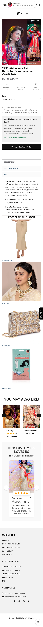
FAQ (5, 174)
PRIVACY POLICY (8, 577)
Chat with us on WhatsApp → (16, 138)
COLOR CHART (7, 551)
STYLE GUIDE (7, 554)
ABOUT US (6, 540)
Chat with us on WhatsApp (15, 593)
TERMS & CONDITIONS (11, 574)
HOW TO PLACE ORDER (11, 544)
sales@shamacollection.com (15, 597)
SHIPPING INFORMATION (12, 567)
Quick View (12, 426)
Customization (11, 168)
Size (4, 96)
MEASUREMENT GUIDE (11, 547)
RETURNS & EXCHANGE (11, 570)
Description (9, 162)
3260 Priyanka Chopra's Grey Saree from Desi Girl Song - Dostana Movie (11, 430)
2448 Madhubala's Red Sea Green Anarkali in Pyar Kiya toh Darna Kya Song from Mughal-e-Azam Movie (31, 430)
